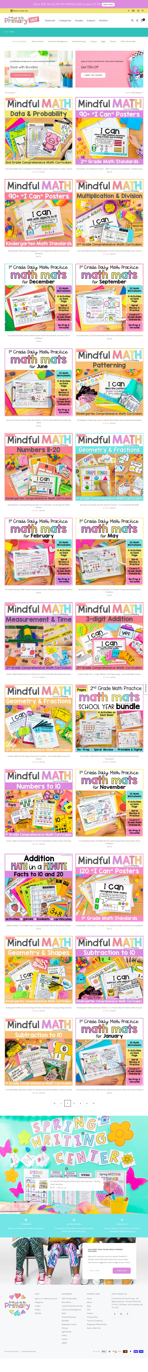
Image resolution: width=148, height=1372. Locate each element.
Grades (79, 20)
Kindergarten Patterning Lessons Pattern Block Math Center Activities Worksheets (109, 420)
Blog (89, 1306)
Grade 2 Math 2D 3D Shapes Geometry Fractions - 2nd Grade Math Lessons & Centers (38, 757)
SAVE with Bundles (128, 41)
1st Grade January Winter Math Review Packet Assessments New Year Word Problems (109, 1089)
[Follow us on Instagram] (121, 1314)
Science (65, 1339)
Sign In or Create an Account (46, 1298)
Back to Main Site (94, 1328)
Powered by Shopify (29, 1351)
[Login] (137, 20)
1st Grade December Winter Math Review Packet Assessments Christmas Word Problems (38, 336)
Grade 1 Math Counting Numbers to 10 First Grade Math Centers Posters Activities (38, 841)
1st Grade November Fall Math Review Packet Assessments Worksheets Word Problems (109, 842)
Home (7, 32)
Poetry (64, 1335)
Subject (91, 20)
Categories (65, 20)
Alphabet (65, 1320)
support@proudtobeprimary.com (122, 1231)
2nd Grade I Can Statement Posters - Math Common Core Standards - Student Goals (109, 169)
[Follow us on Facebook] (115, 1314)
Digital (64, 1343)
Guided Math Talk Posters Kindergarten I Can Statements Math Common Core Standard (38, 252)
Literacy (93, 41)
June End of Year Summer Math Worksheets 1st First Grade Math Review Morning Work (38, 421)
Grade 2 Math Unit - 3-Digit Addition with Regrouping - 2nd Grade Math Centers (109, 674)
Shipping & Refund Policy (97, 1324)
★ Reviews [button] (146, 688)
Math (103, 41)
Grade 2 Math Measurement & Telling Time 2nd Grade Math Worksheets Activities (38, 674)
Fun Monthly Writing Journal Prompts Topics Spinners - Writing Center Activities (75, 1182)
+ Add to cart (61, 1187)
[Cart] (142, 20)
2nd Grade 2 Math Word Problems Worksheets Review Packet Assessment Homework (109, 757)
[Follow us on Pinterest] (127, 1314)
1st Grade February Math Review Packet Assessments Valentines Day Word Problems (38, 589)
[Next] (93, 1103)
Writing (65, 1328)
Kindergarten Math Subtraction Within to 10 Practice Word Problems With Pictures (109, 1007)
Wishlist (103, 20)
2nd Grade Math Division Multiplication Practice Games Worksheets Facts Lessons (109, 251)
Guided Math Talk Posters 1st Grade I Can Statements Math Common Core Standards (109, 925)
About (89, 1302)
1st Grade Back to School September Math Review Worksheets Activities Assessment (109, 335)
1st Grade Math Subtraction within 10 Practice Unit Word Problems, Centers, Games (38, 1089)
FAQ (88, 1309)
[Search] (132, 20)
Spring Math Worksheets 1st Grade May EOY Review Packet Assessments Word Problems (109, 590)
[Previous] (54, 1103)
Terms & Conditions (95, 1320)
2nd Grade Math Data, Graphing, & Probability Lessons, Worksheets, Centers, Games (38, 169)
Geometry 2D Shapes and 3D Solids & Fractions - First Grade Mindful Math (109, 505)
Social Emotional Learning (72, 1306)
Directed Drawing (79, 41)
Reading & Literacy (69, 1324)
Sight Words (66, 1332)
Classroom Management (57, 41)
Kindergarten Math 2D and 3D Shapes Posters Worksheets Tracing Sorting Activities (39, 1007)
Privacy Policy (80, 1231)
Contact (90, 1313)
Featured (50, 20)
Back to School (37, 41)
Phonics (113, 41)
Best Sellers (66, 1302)
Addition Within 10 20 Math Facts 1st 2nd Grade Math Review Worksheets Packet (38, 925)
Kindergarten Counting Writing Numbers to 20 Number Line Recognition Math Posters (39, 506)
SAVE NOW (108, 4)
